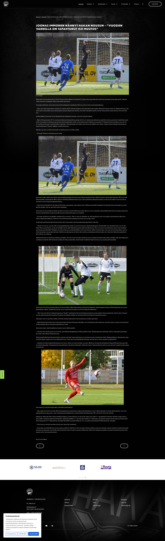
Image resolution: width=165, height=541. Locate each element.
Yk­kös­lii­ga (125, 505)
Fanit (94, 502)
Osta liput (2, 374)
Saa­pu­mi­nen (68, 505)
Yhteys (136, 4)
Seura (113, 4)
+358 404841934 (36, 513)
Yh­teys (66, 502)
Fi (143, 4)
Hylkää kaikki (22, 534)
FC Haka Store (133, 526)
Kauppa (155, 4)
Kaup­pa (124, 499)
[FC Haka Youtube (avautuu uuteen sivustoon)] (46, 526)
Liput (123, 502)
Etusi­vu (38, 17)
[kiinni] (39, 515)
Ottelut (89, 4)
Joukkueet (101, 4)
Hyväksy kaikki (34, 534)
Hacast (95, 499)
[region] (22, 525)
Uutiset (81, 4)
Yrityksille (124, 4)
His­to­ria (67, 499)
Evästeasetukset (11, 534)
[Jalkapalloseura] (6, 4)
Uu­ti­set (44, 17)
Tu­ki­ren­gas (97, 505)
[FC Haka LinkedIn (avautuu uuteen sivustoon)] (52, 526)
